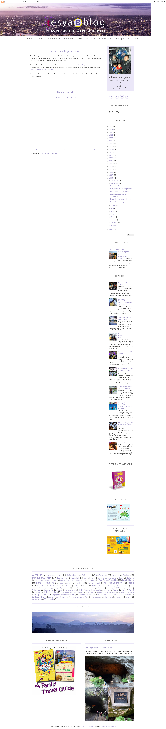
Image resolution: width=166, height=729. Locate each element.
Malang (110, 588)
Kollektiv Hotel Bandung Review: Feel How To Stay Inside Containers (125, 301)
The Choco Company (108, 726)
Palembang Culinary (70, 590)
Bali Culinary (72, 575)
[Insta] (122, 97)
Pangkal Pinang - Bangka (93, 590)
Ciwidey (70, 580)
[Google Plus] (127, 97)
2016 (111, 152)
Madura (92, 588)
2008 (111, 175)
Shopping (131, 592)
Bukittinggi (38, 580)
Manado (120, 588)
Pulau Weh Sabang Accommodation (72, 592)
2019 (111, 144)
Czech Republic (90, 580)
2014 (111, 158)
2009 (111, 172)
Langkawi (58, 588)
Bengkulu (101, 578)
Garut (62, 583)
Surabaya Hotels (53, 597)
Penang (115, 590)
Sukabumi (117, 594)
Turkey (127, 597)
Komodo (86, 586)
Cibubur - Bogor (50, 580)
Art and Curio (122, 443)
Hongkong (79, 583)
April (113, 217)
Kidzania (77, 586)
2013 (111, 161)
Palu (81, 590)
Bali (59, 574)
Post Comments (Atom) (48, 153)
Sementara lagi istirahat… (119, 186)
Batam (85, 578)
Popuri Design (88, 726)
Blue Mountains (111, 578)
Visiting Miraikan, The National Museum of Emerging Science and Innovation (125, 405)
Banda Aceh (116, 575)
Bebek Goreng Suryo (117, 202)
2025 (111, 126)
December (115, 180)
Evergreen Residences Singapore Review (125, 387)
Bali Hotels (86, 575)
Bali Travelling (102, 575)
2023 (111, 132)
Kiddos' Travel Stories (117, 249)
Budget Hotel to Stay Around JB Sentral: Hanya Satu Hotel (125, 370)
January (114, 225)
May (113, 214)
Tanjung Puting (108, 597)
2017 (111, 149)
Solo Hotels (107, 594)
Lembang (67, 588)
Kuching (49, 588)
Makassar (101, 588)
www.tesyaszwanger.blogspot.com (41, 69)
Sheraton (122, 592)
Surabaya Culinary (38, 597)
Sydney (63, 597)
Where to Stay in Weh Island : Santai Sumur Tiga (125, 424)
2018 (111, 146)
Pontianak (39, 592)
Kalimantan (68, 586)
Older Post (97, 150)
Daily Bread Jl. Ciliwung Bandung (121, 189)
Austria (50, 575)
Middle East (134, 39)
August (113, 205)
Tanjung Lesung (96, 597)
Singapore (40, 594)
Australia (90, 39)
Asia (80, 39)
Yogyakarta (49, 599)
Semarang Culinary (111, 592)
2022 (111, 135)
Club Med (79, 580)
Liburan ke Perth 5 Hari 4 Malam (124, 318)
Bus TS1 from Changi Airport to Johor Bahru (125, 335)
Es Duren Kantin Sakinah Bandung (118, 195)
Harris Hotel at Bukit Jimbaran (125, 353)
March (113, 220)
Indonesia (69, 39)
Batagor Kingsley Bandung (119, 191)
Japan (131, 582)
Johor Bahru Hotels (55, 586)
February (114, 222)
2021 (111, 138)
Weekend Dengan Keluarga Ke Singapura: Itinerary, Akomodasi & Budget (125, 254)
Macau (85, 588)
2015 (111, 155)
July (112, 208)
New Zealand (105, 39)
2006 (111, 229)
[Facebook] (111, 97)
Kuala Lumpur (97, 586)
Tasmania (119, 597)
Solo (99, 595)
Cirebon (63, 580)
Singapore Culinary (86, 595)
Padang (59, 590)
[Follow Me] (117, 97)
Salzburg (99, 592)
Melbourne (36, 590)
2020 (111, 141)
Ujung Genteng (37, 599)
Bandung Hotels (62, 578)
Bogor (121, 578)
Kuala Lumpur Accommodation (117, 586)
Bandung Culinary (42, 577)
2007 (111, 178)
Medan (129, 588)
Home (29, 39)
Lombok (75, 588)
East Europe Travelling (108, 580)
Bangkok (75, 578)
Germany (69, 583)
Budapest (130, 578)
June (113, 211)
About (39, 39)
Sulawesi (126, 595)
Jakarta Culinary (113, 582)
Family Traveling (45, 582)
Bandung (126, 575)
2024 (111, 129)
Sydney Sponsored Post (79, 597)
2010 (111, 169)
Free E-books (53, 39)
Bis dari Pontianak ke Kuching (125, 283)
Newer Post (35, 150)
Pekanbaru (107, 590)
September (115, 183)
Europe (120, 39)
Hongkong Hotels (94, 583)
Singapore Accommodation (63, 595)
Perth (124, 590)
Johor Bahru (41, 586)
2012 (111, 164)
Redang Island (90, 592)
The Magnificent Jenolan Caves (98, 647)
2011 (111, 166)
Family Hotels (128, 580)
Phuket (131, 590)
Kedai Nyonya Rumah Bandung (121, 199)
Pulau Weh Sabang (51, 592)
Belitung (92, 578)
